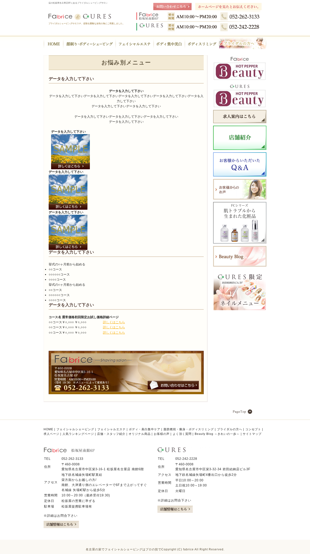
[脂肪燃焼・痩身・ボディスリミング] (202, 44)
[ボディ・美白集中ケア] (169, 44)
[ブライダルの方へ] (242, 44)
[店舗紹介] (239, 149)
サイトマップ (252, 434)
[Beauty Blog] (239, 265)
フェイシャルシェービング (75, 429)
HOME (48, 429)
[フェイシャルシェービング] (89, 44)
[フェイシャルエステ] (135, 44)
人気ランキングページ (78, 434)
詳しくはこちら (114, 322)
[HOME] (53, 44)
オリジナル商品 (140, 434)
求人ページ (51, 434)
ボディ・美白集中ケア (144, 429)
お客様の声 (162, 434)
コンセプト (253, 429)
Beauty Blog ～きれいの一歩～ (217, 434)
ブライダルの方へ (229, 429)
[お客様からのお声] (239, 198)
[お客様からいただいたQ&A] (239, 175)
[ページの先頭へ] (249, 411)
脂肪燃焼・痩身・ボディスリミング (188, 429)
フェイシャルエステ (111, 429)
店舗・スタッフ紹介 (111, 434)
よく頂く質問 (182, 434)
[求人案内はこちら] (239, 122)
